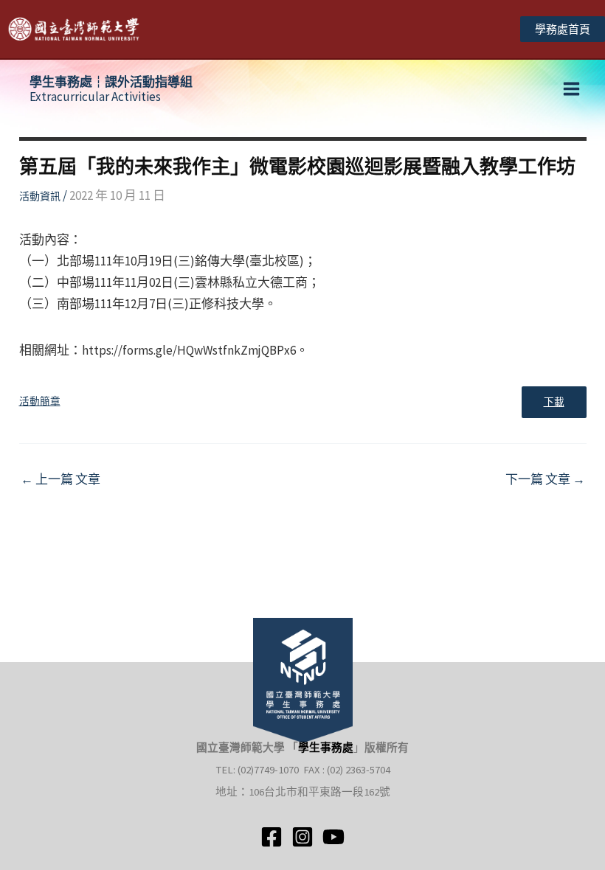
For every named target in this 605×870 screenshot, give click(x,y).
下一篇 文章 (545, 479)
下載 (554, 402)
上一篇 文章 (60, 479)
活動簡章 (39, 401)
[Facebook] (271, 837)
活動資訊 (39, 196)
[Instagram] (302, 837)
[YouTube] (333, 837)
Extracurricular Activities (111, 89)
